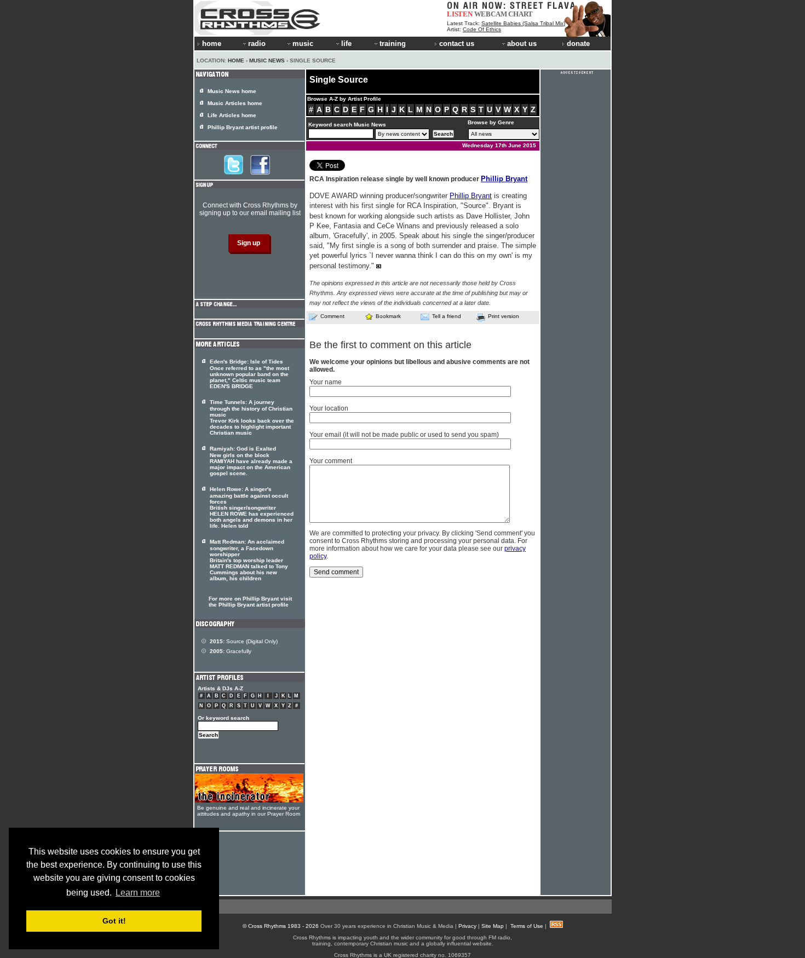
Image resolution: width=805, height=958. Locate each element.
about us (522, 43)
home (211, 43)
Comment (332, 316)
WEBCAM (490, 14)
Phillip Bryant (504, 179)
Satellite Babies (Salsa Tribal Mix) (523, 23)
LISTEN (460, 14)
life (346, 43)
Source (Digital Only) (244, 641)
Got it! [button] (114, 920)
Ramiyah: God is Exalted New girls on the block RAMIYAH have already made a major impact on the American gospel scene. (251, 461)
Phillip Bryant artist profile (243, 127)
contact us (456, 43)
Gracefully (230, 651)
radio (257, 43)
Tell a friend (446, 316)
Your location (328, 408)
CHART (520, 14)
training (393, 43)
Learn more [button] (138, 892)
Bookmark (388, 316)
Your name (325, 382)
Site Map (492, 926)
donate (578, 43)
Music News (267, 60)
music (302, 43)
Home (236, 60)
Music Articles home (235, 103)
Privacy (467, 926)
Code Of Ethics (482, 29)
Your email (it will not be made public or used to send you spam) (404, 434)
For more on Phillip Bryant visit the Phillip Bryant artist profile (250, 602)
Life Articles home (232, 115)
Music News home (232, 91)
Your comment (330, 461)
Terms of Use (526, 926)
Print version (503, 316)
